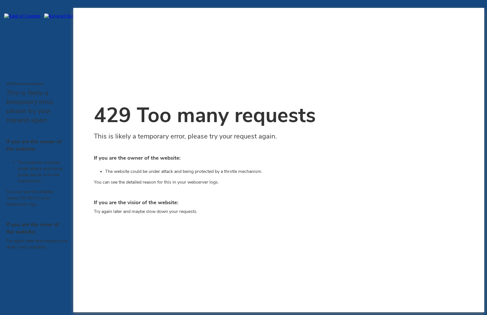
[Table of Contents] (23, 16)
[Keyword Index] (62, 16)
